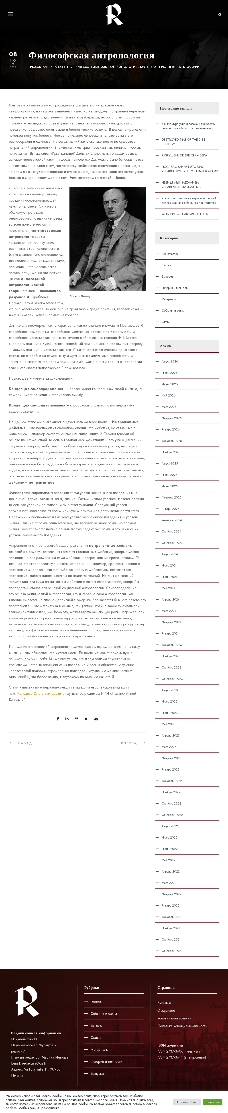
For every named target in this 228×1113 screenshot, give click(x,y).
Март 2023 (169, 747)
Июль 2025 (169, 474)
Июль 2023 (169, 701)
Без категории (171, 254)
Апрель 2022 (171, 871)
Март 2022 (169, 883)
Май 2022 (168, 860)
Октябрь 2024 (171, 531)
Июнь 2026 (170, 384)
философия (190, 67)
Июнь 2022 (170, 849)
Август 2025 (170, 463)
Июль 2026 (170, 372)
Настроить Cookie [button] (187, 1102)
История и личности (175, 288)
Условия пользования (174, 1018)
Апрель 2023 (171, 735)
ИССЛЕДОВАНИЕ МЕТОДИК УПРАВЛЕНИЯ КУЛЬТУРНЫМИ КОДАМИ (190, 168)
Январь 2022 (170, 905)
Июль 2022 (169, 837)
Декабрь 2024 (172, 520)
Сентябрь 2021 (172, 951)
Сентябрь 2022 (172, 815)
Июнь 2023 (170, 713)
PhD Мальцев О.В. (91, 67)
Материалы (169, 299)
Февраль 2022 (171, 894)
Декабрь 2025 (172, 440)
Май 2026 (169, 395)
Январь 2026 (171, 429)
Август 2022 (170, 826)
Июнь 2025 (170, 486)
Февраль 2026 (172, 418)
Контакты (164, 1002)
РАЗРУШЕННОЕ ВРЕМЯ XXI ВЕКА (184, 155)
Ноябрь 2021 (171, 928)
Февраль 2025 (171, 497)
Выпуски (167, 276)
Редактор (39, 67)
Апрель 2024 (171, 599)
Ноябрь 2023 (171, 656)
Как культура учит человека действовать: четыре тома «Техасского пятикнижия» (189, 126)
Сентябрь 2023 (172, 679)
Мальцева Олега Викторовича (40, 693)
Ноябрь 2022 (171, 792)
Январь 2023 (170, 769)
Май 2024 (168, 588)
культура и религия (158, 67)
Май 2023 (168, 724)
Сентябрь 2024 (172, 542)
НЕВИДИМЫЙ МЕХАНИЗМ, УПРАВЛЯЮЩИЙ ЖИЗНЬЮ (181, 184)
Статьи (61, 67)
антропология (124, 67)
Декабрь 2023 (172, 645)
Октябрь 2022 (171, 803)
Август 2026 (170, 361)
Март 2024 (169, 611)
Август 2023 (170, 690)
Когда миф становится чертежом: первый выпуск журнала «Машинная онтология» (189, 200)
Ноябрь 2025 (171, 452)
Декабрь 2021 (171, 917)
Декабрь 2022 (172, 781)
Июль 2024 (169, 565)
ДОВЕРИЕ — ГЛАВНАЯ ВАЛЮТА (185, 214)
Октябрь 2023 (171, 667)
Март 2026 (169, 406)
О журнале (166, 1010)
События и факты (173, 310)
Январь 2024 (170, 633)
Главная (96, 1001)
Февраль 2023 (171, 758)
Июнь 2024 (170, 577)
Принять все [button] (213, 1102)
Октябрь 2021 (171, 939)
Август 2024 (170, 554)
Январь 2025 (170, 508)
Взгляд (166, 265)
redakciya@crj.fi (34, 1063)
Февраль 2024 (171, 622)
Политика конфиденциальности (182, 1026)
